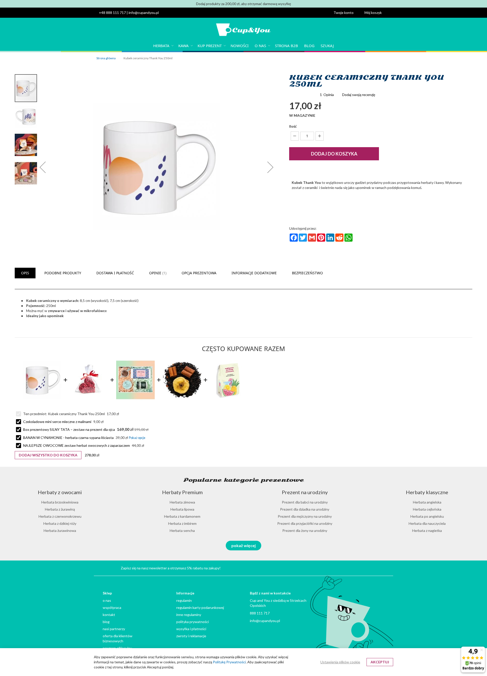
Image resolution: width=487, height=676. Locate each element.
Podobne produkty (62, 273)
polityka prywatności (192, 622)
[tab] (25, 273)
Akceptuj (380, 662)
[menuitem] (162, 45)
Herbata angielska (427, 502)
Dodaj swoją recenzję (358, 94)
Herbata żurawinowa (60, 530)
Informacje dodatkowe (254, 273)
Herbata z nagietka (427, 530)
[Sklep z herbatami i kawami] (243, 30)
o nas (107, 600)
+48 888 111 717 (112, 12)
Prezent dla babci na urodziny (305, 502)
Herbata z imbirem (182, 523)
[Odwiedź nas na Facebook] (377, 567)
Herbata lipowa (182, 509)
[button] (346, 12)
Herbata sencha (182, 530)
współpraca (112, 607)
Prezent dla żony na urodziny (304, 530)
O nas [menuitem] (260, 45)
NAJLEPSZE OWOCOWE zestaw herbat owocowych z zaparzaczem (76, 445)
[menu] (243, 45)
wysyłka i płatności (191, 629)
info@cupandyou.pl (144, 12)
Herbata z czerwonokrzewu (60, 516)
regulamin (184, 600)
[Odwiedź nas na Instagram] (365, 567)
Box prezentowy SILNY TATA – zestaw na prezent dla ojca (69, 429)
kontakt (109, 614)
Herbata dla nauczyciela (427, 523)
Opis (25, 273)
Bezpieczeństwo (307, 273)
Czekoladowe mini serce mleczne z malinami (57, 421)
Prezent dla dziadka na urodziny (304, 509)
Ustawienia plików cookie (340, 662)
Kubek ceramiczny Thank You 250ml (77, 414)
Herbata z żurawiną (60, 509)
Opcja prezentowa (199, 273)
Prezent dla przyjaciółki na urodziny (304, 523)
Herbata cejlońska (427, 509)
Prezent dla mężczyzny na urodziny (305, 516)
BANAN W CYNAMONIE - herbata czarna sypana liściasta (68, 437)
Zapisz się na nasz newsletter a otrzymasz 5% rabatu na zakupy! (171, 568)
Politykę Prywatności (229, 662)
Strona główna (106, 58)
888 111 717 (260, 613)
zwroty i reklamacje (191, 636)
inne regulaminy (188, 614)
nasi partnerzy (114, 629)
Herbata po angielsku (427, 516)
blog (106, 622)
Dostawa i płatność (115, 273)
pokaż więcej (243, 545)
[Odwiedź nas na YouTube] (353, 567)
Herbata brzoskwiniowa (59, 502)
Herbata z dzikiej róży (59, 523)
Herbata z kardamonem (182, 516)
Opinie (157, 273)
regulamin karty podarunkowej (200, 607)
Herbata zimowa (182, 502)
